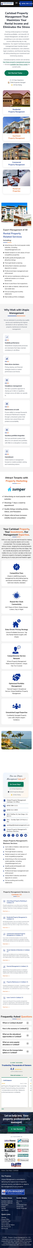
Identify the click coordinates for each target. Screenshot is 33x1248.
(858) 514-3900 (12, 810)
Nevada (3, 1208)
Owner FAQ (19, 1206)
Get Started (17, 1129)
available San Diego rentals (19, 64)
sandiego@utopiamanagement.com (18, 825)
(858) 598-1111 (12, 806)
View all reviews (15, 1075)
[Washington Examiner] (10, 1150)
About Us (19, 1201)
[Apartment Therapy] (23, 1150)
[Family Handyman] (23, 1155)
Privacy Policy (5, 1219)
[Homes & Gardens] (10, 1160)
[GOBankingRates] (23, 1145)
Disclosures (4, 1228)
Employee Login (5, 1221)
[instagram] (8, 835)
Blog (17, 1203)
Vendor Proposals (21, 1208)
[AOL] (10, 1145)
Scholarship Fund (21, 1205)
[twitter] (13, 835)
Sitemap (3, 1217)
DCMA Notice (5, 1223)
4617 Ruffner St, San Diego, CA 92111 (17, 815)
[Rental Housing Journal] (16, 1165)
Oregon (3, 1206)
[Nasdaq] (23, 1141)
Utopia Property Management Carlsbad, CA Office (16, 801)
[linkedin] (17, 835)
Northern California (6, 1203)
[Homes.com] (23, 1160)
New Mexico (4, 1210)
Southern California (6, 1201)
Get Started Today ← (16, 73)
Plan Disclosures (6, 1227)
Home (3, 1170)
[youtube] (25, 835)
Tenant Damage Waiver (8, 1225)
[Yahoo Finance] (10, 1141)
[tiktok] (21, 835)
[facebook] (4, 835)
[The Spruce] (10, 1155)
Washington (4, 1205)
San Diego (9, 1170)
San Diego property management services (16, 62)
